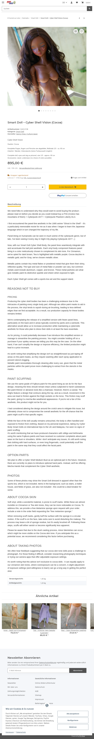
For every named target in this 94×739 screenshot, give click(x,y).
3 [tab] (43, 110)
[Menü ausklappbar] (3, 1)
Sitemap (38, 695)
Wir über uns (13, 687)
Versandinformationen (16, 695)
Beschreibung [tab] (14, 204)
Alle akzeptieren (73, 714)
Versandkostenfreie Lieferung (30, 168)
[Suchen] (89, 8)
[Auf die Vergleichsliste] (75, 31)
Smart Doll (20, 131)
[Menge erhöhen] (42, 187)
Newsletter (12, 683)
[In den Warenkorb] (9, 25)
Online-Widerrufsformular (45, 683)
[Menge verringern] (10, 187)
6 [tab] (50, 110)
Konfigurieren (73, 720)
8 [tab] (55, 110)
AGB (36, 691)
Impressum (10, 732)
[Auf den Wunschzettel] (81, 31)
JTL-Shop (82, 736)
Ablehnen (73, 727)
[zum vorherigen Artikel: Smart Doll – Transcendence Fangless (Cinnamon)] (79, 18)
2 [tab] (41, 110)
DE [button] (63, 2)
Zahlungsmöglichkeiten (16, 691)
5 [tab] (48, 110)
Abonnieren (77, 670)
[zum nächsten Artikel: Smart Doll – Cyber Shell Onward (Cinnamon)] (84, 18)
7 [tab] (52, 110)
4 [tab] (46, 110)
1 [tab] (39, 110)
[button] (71, 2)
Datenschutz (21, 732)
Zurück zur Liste (14, 18)
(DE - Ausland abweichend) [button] (32, 178)
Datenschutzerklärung (47, 662)
